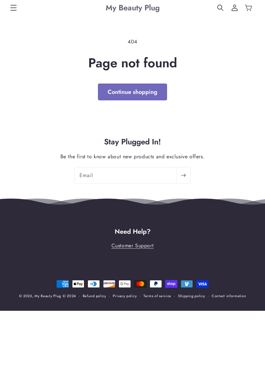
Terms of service (157, 295)
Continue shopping (132, 92)
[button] (13, 8)
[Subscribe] (183, 175)
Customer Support (132, 245)
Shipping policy (191, 295)
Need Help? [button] (133, 232)
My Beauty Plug (48, 295)
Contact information (229, 295)
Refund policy (94, 295)
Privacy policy (125, 295)
